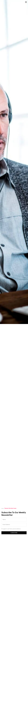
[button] (26, 2)
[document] (14, 360)
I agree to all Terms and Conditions (12, 529)
